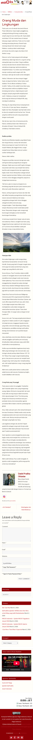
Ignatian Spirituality (7, 686)
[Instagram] (21, 737)
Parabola (16, 733)
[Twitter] (11, 737)
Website (4, 556)
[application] (16, 663)
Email (4, 549)
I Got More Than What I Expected (12, 629)
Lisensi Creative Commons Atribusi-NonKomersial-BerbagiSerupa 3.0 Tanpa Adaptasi (16, 726)
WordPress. (23, 733)
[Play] (4, 670)
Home (4, 12)
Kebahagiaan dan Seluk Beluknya (26, 508)
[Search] (29, 595)
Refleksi (10, 12)
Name (4, 542)
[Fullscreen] (29, 670)
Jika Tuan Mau (6, 607)
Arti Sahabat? (6, 507)
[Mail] (18, 737)
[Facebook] (14, 737)
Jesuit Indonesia (7, 689)
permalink (12, 500)
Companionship (18, 12)
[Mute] (26, 670)
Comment (5, 526)
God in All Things (7, 683)
